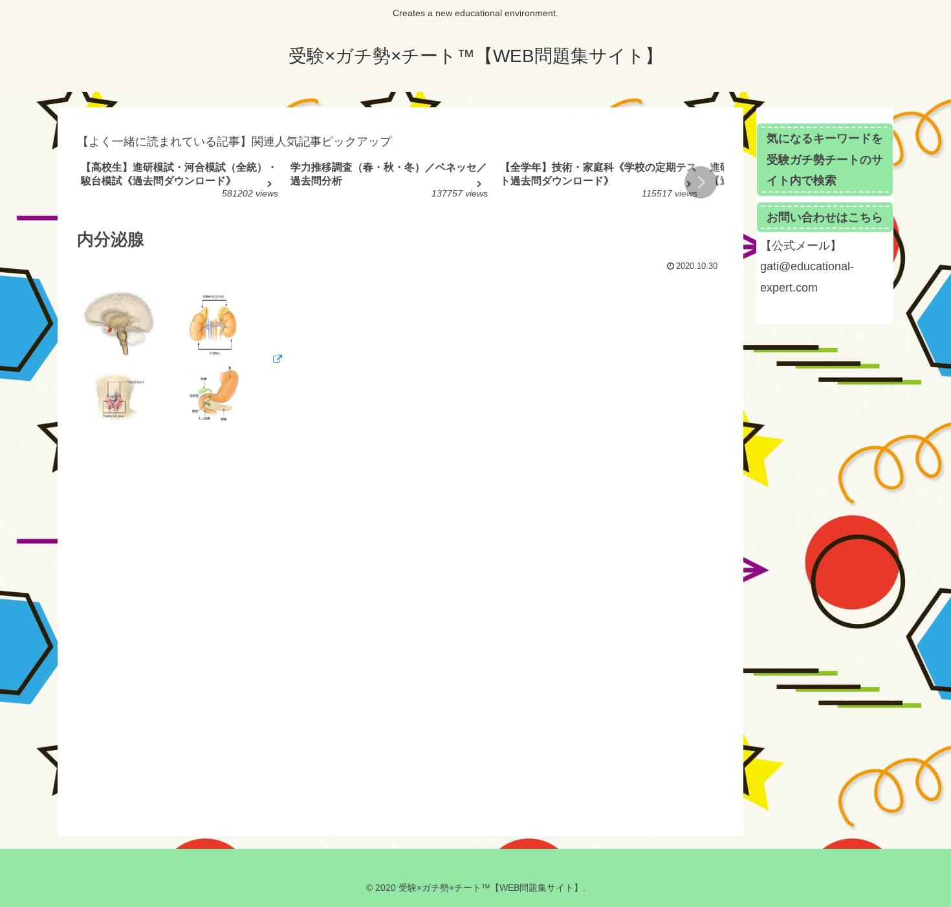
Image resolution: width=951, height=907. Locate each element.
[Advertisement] (400, 634)
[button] (700, 182)
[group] (181, 184)
